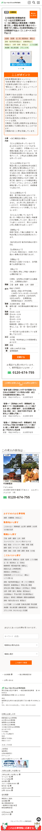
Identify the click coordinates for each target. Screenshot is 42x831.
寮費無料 (20, 597)
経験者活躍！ (23, 607)
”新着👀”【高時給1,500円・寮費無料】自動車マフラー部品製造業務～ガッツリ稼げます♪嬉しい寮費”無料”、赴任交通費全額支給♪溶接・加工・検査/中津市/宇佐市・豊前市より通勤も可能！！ (19, 408)
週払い (27, 575)
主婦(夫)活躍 (25, 604)
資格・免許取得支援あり (12, 582)
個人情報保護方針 (25, 674)
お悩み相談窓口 (7, 753)
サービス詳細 (6, 779)
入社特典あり (8, 594)
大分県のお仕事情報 (8, 725)
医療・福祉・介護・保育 (12, 551)
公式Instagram (6, 812)
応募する (21, 357)
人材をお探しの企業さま (10, 774)
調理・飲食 (25, 551)
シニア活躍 (7, 604)
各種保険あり (15, 585)
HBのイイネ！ (6, 740)
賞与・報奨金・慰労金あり (21, 591)
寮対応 (13, 597)
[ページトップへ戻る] (38, 819)
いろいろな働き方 (8, 734)
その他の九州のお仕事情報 (11, 727)
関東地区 (17, 526)
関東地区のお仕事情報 (9, 718)
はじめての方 (6, 729)
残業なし (25, 566)
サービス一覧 (6, 777)
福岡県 (29, 526)
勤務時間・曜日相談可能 (12, 566)
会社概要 (7, 674)
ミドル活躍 (16, 604)
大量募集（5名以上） (15, 518)
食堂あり (23, 600)
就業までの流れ (7, 738)
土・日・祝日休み (10, 563)
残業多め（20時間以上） (12, 572)
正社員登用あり (28, 594)
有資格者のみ (33, 607)
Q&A (3, 736)
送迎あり (7, 597)
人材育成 (5, 749)
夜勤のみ (16, 559)
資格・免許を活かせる (11, 600)
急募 (5, 518)
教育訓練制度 (6, 808)
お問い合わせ (8, 680)
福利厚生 (5, 751)
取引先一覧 (6, 786)
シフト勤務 (34, 559)
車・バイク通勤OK (28, 582)
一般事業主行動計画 (9, 805)
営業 (31, 545)
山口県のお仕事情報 (8, 720)
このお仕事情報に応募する (21, 827)
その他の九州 (8, 529)
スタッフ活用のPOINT (9, 783)
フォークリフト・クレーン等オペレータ (17, 541)
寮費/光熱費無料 (29, 597)
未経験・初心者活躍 (10, 607)
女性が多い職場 (9, 588)
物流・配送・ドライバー (12, 545)
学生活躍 (34, 604)
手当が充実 (18, 594)
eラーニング (6, 755)
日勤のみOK (8, 559)
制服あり (19, 588)
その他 (32, 551)
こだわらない (8, 526)
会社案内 (5, 781)
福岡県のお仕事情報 (8, 722)
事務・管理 (25, 545)
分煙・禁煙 (7, 591)
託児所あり (26, 588)
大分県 (34, 526)
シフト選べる (8, 578)
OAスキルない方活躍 (20, 610)
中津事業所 (7, 484)
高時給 (33, 588)
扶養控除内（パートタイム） (13, 575)
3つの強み (5, 731)
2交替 (22, 559)
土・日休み (21, 563)
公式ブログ (6, 814)
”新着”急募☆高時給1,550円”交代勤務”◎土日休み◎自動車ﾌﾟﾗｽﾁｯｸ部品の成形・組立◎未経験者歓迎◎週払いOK (19, 392)
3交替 (27, 559)
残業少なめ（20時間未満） (13, 569)
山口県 (23, 526)
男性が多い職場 (26, 585)
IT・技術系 (24, 548)
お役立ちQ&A (6, 788)
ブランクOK (8, 610)
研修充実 (7, 585)
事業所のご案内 (7, 798)
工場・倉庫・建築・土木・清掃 (14, 538)
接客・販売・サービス (11, 548)
